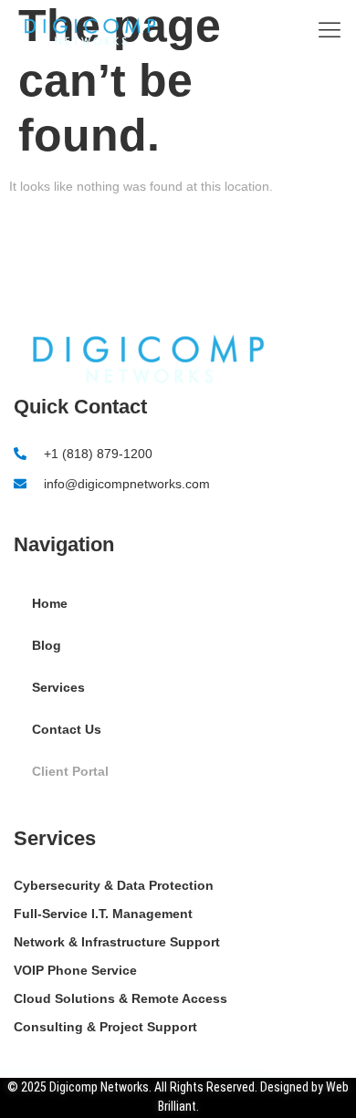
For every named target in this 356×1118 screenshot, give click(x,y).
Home (50, 603)
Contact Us (66, 729)
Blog (46, 645)
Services (58, 687)
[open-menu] (324, 31)
